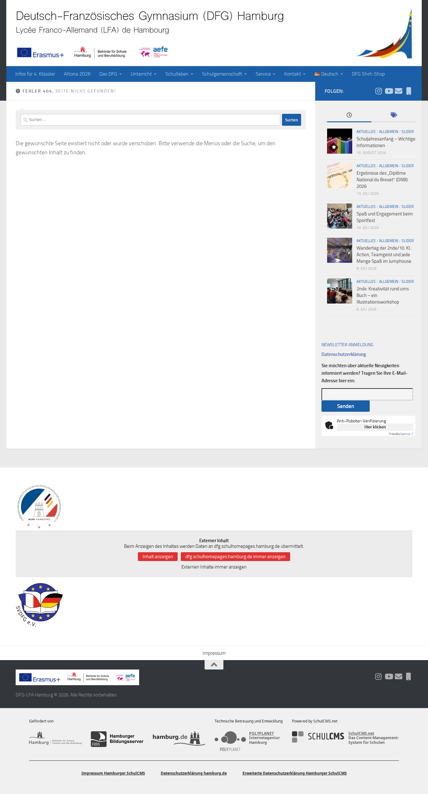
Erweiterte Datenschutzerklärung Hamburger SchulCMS (295, 773)
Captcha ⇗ (401, 434)
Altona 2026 (77, 74)
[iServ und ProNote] (408, 91)
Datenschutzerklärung (343, 354)
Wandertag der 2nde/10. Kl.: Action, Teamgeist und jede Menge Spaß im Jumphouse (384, 254)
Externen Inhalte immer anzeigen (214, 567)
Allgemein (388, 132)
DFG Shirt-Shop (368, 74)
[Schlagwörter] (393, 115)
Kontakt (292, 74)
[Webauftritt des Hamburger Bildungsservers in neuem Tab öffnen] (117, 739)
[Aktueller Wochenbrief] (398, 91)
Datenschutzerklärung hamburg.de (194, 773)
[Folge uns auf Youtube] (388, 91)
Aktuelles (366, 132)
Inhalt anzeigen (158, 556)
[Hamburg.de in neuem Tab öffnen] (179, 739)
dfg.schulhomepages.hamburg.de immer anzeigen (235, 556)
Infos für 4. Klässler (35, 74)
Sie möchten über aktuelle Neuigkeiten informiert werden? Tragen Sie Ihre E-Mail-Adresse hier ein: (364, 373)
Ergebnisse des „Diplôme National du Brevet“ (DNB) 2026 (382, 179)
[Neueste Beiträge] (349, 115)
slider (408, 132)
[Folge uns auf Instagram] (378, 91)
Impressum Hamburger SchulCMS (113, 773)
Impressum (214, 653)
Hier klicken (375, 427)
